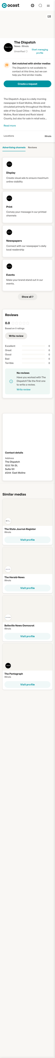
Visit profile (27, 539)
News (17, 46)
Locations (9, 136)
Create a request (27, 83)
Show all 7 (27, 296)
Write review (16, 335)
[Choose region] (32, 5)
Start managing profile (40, 51)
